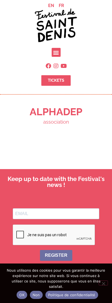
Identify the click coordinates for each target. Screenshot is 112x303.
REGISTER (56, 255)
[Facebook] (48, 66)
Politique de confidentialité (71, 295)
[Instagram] (56, 66)
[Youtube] (63, 66)
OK (21, 295)
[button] (56, 52)
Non (36, 295)
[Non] (103, 283)
